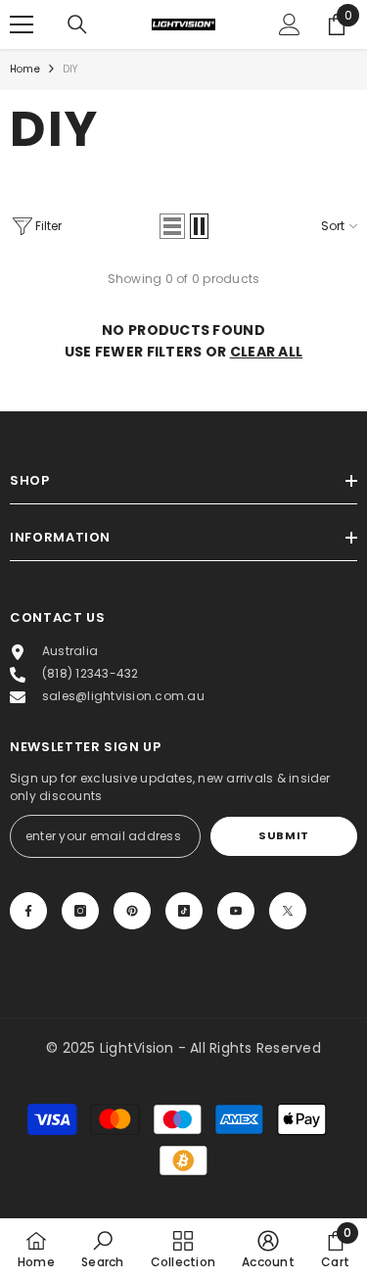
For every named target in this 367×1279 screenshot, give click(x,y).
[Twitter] (287, 910)
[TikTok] (184, 910)
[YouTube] (235, 910)
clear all (266, 351)
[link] (102, 1248)
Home (25, 69)
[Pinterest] (132, 910)
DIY (70, 69)
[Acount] (289, 24)
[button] (172, 226)
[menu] (21, 24)
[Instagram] (80, 910)
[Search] (77, 24)
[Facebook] (28, 910)
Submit (283, 835)
